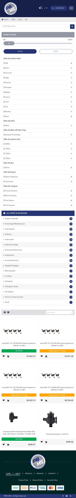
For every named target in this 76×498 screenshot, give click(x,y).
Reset (56, 51)
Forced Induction (38, 260)
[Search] (72, 26)
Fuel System (38, 229)
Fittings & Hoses (38, 286)
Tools (38, 302)
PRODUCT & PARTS (13, 475)
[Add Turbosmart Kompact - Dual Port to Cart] (46, 442)
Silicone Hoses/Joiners (38, 297)
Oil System (38, 292)
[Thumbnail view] (5, 312)
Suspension (38, 255)
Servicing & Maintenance (38, 224)
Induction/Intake (38, 244)
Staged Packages (38, 265)
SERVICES (40, 473)
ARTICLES (28, 473)
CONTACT (52, 473)
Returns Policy (38, 480)
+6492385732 (59, 8)
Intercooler (38, 239)
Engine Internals (38, 218)
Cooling (38, 276)
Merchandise (38, 271)
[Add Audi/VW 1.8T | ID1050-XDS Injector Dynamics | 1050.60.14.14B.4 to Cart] (8, 357)
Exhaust (38, 234)
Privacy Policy (23, 480)
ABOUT (18, 473)
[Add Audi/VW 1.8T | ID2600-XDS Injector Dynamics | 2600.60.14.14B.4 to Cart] (46, 401)
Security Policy (52, 480)
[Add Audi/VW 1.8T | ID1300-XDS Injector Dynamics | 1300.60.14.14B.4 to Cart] (46, 357)
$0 (9, 43)
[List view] (8, 312)
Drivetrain (38, 281)
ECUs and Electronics (38, 250)
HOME (8, 473)
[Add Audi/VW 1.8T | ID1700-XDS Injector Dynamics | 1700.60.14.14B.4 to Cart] (8, 401)
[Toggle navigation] (71, 8)
